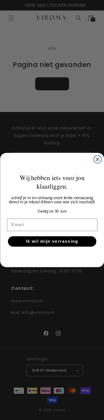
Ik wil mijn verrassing (52, 241)
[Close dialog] (98, 159)
